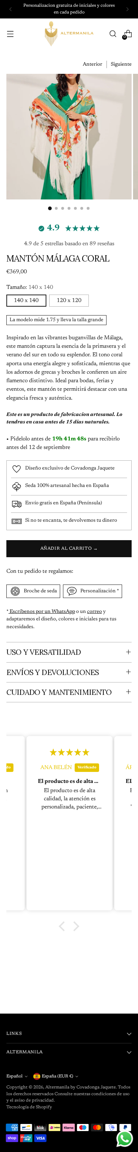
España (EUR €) (57, 1076)
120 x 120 (69, 300)
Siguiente (121, 64)
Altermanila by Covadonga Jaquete (80, 1087)
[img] (78, 752)
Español (14, 1076)
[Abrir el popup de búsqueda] (112, 34)
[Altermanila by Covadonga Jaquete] (69, 33)
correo (94, 611)
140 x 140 (26, 300)
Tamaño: (29, 287)
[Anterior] (10, 9)
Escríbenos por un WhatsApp (41, 611)
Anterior (92, 64)
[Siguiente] (127, 9)
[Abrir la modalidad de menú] (10, 34)
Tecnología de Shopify (29, 1107)
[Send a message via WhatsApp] (124, 1138)
